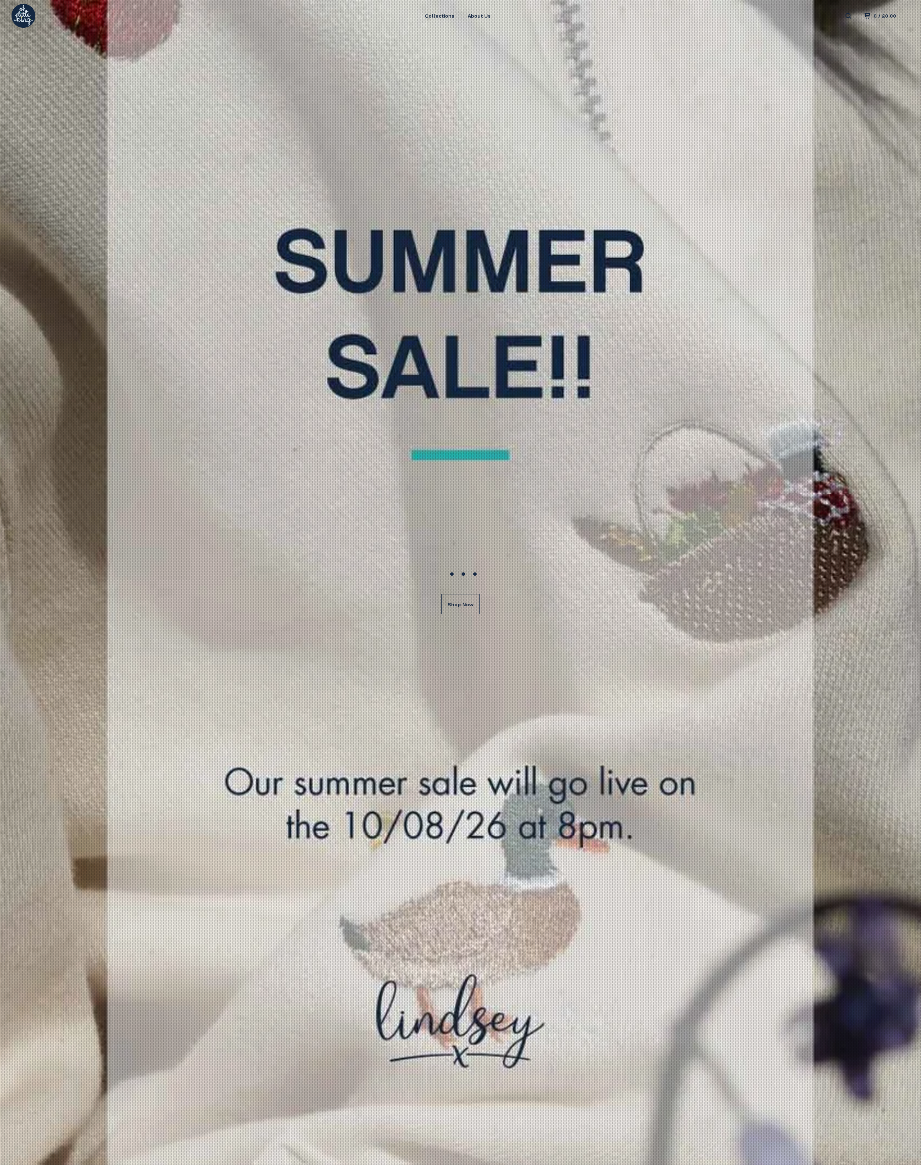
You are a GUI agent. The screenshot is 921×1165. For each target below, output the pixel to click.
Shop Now (460, 604)
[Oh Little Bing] (49, 16)
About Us (479, 16)
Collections (439, 16)
